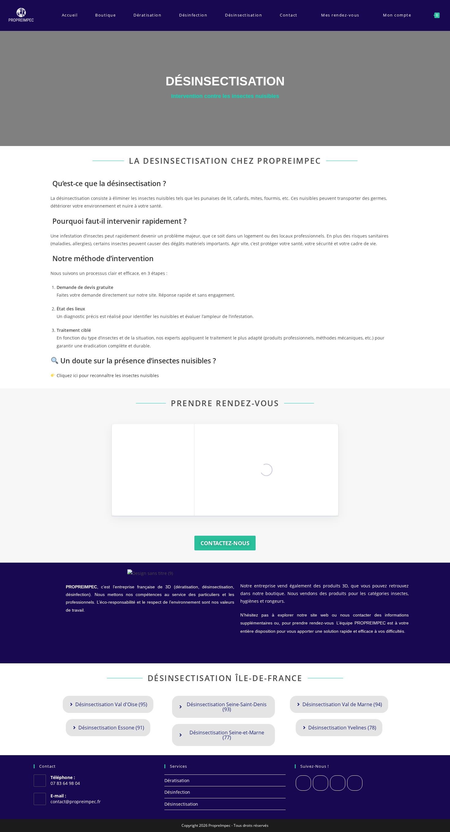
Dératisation (176, 780)
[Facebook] (320, 783)
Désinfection (177, 792)
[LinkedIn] (354, 783)
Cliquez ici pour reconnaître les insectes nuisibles (107, 375)
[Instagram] (337, 783)
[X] (303, 783)
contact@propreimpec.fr (76, 801)
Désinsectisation (181, 804)
